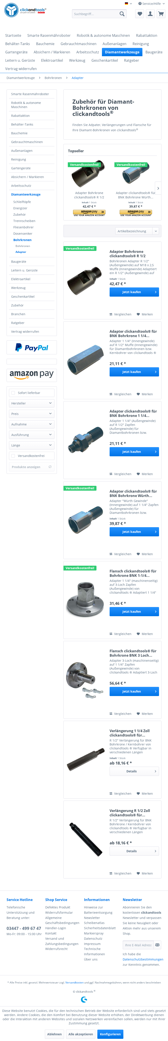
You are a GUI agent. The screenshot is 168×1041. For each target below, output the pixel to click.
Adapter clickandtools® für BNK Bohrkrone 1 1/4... (133, 333)
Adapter (21, 252)
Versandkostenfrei (31, 456)
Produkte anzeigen (26, 467)
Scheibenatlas (94, 923)
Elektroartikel (20, 279)
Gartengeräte (21, 168)
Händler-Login (55, 928)
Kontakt (50, 933)
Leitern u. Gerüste (24, 270)
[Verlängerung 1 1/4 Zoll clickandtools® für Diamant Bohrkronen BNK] (85, 759)
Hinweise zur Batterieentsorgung (98, 910)
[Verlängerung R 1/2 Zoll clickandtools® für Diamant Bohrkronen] (85, 839)
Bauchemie (19, 133)
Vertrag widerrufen (25, 331)
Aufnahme (19, 424)
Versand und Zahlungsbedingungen (62, 941)
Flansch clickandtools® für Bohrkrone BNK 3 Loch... (133, 653)
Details (131, 771)
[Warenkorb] (161, 13)
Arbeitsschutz (21, 186)
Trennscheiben (24, 221)
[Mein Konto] (150, 13)
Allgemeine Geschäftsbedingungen (62, 920)
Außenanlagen (22, 151)
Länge (15, 445)
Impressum (92, 944)
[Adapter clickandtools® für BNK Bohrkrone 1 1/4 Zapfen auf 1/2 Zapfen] (85, 440)
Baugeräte (18, 261)
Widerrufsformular (59, 912)
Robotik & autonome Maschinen (26, 105)
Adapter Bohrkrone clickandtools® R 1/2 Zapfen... (89, 195)
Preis (15, 414)
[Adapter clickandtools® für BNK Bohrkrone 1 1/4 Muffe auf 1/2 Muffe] (85, 360)
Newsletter (92, 918)
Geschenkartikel (23, 296)
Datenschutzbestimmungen (143, 959)
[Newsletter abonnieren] (157, 945)
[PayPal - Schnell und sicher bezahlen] (31, 347)
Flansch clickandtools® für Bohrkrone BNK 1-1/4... (133, 573)
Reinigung (18, 159)
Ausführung (20, 435)
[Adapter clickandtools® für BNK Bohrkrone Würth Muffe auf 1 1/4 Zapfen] (136, 173)
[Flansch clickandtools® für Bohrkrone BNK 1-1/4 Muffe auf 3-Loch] (85, 600)
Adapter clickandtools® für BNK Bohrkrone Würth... (136, 195)
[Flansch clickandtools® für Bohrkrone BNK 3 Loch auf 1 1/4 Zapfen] (85, 679)
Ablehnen (54, 1034)
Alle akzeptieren (80, 1034)
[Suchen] (122, 13)
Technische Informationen (94, 951)
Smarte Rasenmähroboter (30, 94)
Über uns (91, 959)
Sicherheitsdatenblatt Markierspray (100, 930)
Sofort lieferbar (29, 393)
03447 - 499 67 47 (24, 928)
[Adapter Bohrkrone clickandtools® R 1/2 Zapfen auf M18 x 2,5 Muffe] (89, 173)
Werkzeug (18, 288)
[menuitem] (99, 13)
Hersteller (18, 403)
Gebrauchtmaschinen (27, 142)
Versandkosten (74, 982)
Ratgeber (17, 323)
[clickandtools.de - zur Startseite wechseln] (25, 15)
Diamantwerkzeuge (25, 194)
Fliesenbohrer (23, 227)
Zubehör (19, 214)
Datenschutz (93, 938)
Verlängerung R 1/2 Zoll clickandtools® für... (130, 812)
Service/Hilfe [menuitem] (152, 4)
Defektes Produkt (57, 907)
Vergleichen (122, 314)
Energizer (20, 208)
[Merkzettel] (139, 13)
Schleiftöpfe (22, 202)
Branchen (18, 314)
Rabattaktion (20, 116)
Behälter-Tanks (22, 124)
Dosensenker (22, 233)
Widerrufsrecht (56, 949)
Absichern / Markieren (27, 177)
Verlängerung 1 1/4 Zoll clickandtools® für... (130, 733)
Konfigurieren (110, 1034)
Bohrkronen (22, 240)
